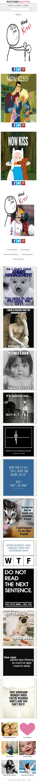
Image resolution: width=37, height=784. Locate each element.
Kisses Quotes (18, 259)
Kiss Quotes (25, 249)
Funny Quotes (12, 249)
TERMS (18, 780)
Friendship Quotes (10, 737)
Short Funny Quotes (11, 254)
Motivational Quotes (9, 775)
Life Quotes (9, 756)
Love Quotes (27, 737)
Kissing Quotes (27, 254)
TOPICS (10, 5)
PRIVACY (24, 780)
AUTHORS (18, 5)
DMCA (29, 780)
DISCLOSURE (11, 780)
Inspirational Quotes (27, 775)
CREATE (25, 5)
